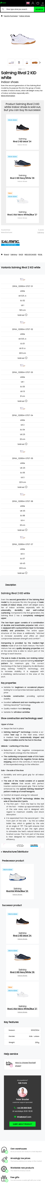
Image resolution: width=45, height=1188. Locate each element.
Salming (40, 232)
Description (10, 584)
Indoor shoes (24, 16)
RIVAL (40, 254)
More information (8, 95)
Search (39, 9)
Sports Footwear (11, 16)
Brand (6, 254)
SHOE (21, 254)
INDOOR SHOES (30, 254)
